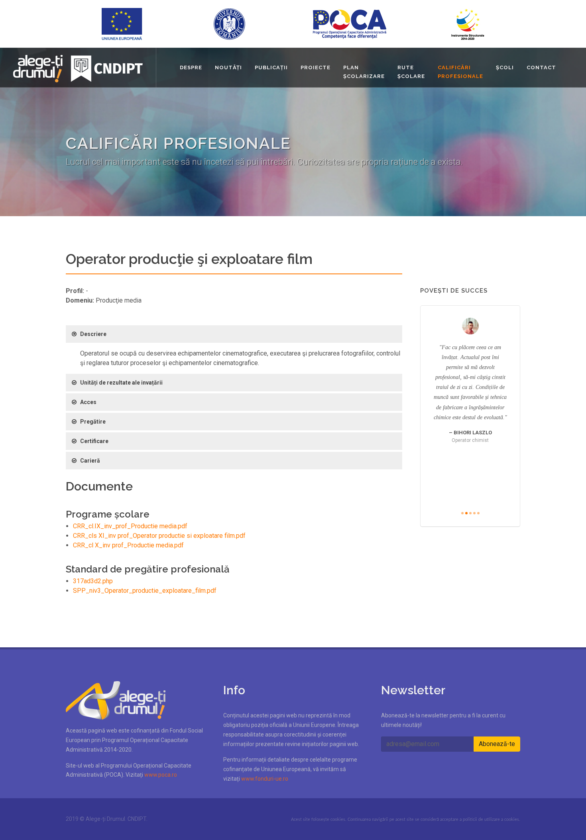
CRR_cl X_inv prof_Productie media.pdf (128, 545)
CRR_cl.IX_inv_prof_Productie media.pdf (130, 526)
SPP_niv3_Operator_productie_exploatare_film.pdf (144, 590)
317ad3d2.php (93, 581)
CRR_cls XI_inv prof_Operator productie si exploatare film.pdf (159, 535)
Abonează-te (497, 744)
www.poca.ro (160, 775)
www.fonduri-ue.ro (264, 779)
